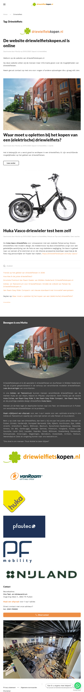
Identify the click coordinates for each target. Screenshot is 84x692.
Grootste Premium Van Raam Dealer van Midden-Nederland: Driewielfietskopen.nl (38, 280)
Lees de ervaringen (11, 388)
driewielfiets (42, 51)
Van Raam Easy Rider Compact (49, 398)
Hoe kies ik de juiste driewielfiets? (17, 276)
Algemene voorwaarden (29, 687)
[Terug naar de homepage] (42, 4)
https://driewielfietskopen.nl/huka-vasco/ (59, 254)
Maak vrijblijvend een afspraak (16, 413)
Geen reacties (75, 236)
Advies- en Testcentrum (21, 393)
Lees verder (11, 163)
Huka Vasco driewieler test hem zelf (37, 230)
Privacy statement (9, 687)
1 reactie (50, 146)
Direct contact (43, 615)
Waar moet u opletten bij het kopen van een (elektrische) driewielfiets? (40, 137)
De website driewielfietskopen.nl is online (36, 43)
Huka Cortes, (8, 398)
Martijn (17, 51)
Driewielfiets (6, 302)
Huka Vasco (46, 401)
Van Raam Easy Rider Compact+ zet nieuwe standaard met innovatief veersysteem (38, 290)
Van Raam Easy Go (73, 398)
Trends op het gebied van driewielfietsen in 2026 (24, 273)
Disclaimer (7, 691)
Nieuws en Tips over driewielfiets (58, 236)
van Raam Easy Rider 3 (25, 398)
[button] (4, 4)
